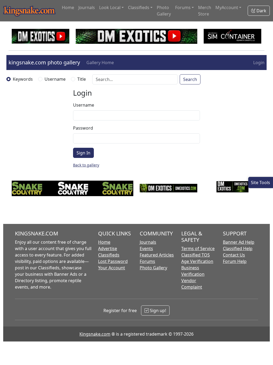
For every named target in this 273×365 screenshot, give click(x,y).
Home (68, 7)
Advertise (107, 248)
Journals (86, 7)
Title (81, 79)
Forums (147, 261)
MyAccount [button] (226, 7)
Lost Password (113, 261)
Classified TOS (195, 255)
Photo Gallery (164, 11)
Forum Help (235, 261)
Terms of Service (198, 248)
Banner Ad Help (238, 242)
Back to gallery (86, 165)
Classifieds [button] (138, 7)
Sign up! (157, 310)
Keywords (23, 79)
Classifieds (108, 255)
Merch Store (204, 11)
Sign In (83, 153)
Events (146, 248)
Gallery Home (100, 62)
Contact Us (234, 255)
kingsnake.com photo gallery (44, 62)
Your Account (111, 268)
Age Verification (197, 261)
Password (83, 128)
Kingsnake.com (94, 334)
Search (190, 79)
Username (55, 79)
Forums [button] (183, 7)
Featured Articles (157, 255)
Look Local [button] (110, 7)
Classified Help (237, 248)
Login (258, 62)
